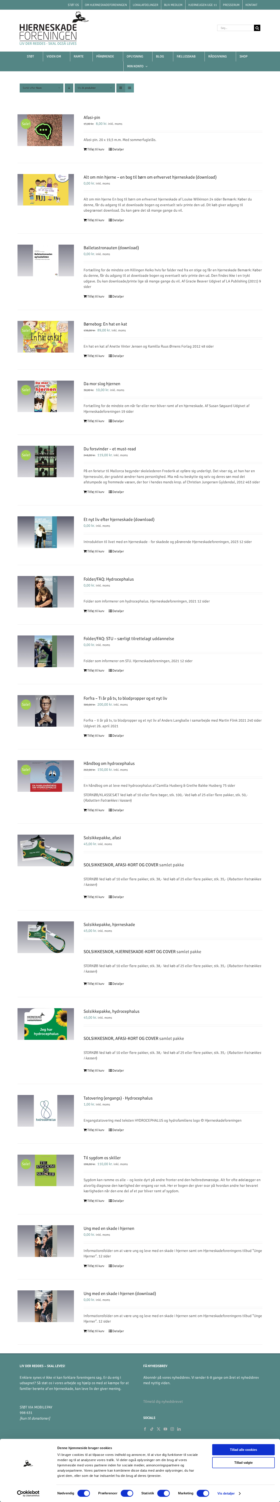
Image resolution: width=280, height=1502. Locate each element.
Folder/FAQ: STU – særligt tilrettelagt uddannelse (129, 638)
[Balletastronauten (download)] (46, 260)
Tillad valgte (243, 1462)
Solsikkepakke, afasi (102, 838)
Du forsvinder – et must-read (110, 449)
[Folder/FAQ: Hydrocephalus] (46, 592)
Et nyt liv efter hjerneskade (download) (119, 519)
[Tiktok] (152, 1429)
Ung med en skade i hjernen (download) (120, 1293)
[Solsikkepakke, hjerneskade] (46, 937)
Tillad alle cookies (243, 1450)
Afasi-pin (92, 117)
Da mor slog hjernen (102, 383)
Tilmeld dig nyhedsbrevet (163, 1401)
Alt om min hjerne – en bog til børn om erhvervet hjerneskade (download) (150, 177)
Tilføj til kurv (95, 149)
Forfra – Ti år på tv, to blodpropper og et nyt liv (125, 698)
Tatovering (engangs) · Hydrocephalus (118, 1098)
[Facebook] (145, 1429)
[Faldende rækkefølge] (69, 88)
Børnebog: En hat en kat (105, 324)
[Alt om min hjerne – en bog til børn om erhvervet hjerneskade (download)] (46, 190)
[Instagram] (172, 1429)
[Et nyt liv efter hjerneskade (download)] (46, 532)
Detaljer (118, 149)
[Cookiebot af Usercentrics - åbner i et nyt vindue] (28, 1493)
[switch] (127, 1493)
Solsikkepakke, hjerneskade (109, 924)
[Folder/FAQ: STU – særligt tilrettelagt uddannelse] (46, 651)
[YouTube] (165, 1429)
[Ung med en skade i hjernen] (46, 1241)
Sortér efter (32, 88)
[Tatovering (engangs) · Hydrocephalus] (46, 1111)
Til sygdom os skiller (102, 1158)
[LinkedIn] (179, 1429)
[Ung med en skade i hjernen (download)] (46, 1306)
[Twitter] (158, 1429)
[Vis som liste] (129, 88)
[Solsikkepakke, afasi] (46, 850)
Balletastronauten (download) (111, 248)
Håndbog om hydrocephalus (109, 763)
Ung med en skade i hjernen (109, 1228)
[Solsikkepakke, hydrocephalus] (46, 1024)
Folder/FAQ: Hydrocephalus (109, 579)
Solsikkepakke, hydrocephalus (112, 1011)
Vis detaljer (226, 1493)
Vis (87, 88)
